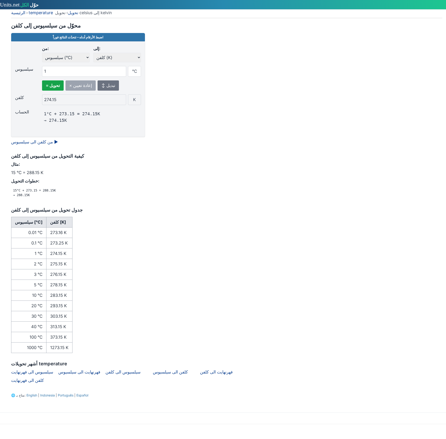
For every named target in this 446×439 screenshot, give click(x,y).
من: (45, 48)
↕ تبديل (108, 85)
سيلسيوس (24, 69)
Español (82, 395)
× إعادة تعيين (80, 85)
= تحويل (53, 85)
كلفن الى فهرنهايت (27, 380)
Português (65, 395)
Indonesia (47, 395)
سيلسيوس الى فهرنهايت (32, 372)
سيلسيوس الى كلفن (123, 372)
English (31, 395)
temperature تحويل (53, 12)
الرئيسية (18, 12)
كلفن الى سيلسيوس (170, 372)
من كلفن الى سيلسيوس (34, 141)
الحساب (22, 111)
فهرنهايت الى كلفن (216, 372)
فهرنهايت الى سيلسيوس (79, 372)
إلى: (96, 48)
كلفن (19, 97)
